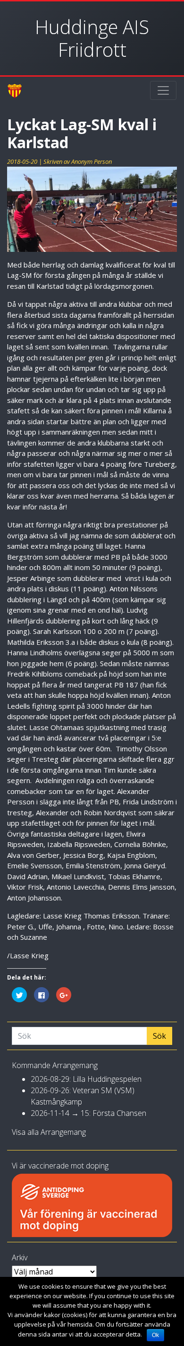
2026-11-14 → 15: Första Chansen (88, 1113)
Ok (155, 1335)
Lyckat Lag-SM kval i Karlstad (82, 133)
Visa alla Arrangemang (49, 1132)
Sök (159, 1036)
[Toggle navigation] (163, 90)
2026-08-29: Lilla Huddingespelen (86, 1079)
